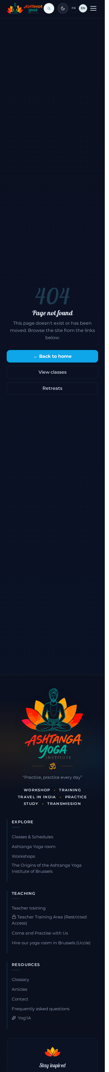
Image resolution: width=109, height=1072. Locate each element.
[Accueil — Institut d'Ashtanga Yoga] (52, 723)
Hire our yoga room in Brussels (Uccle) (51, 942)
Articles (19, 989)
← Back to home (52, 356)
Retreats (52, 388)
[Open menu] (93, 8)
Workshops (23, 856)
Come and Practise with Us (40, 933)
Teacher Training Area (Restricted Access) (49, 920)
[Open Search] (49, 8)
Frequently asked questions (40, 1008)
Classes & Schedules (32, 836)
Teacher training (29, 908)
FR (74, 8)
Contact (20, 999)
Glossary (20, 979)
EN (83, 8)
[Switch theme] (63, 8)
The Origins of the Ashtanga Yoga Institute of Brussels (47, 868)
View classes (53, 372)
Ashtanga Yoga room (34, 846)
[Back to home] (24, 8)
